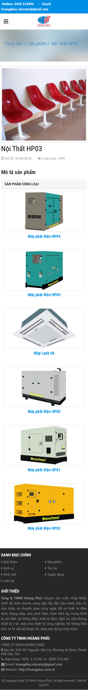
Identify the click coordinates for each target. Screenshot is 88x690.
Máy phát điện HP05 (44, 411)
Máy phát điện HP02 (44, 528)
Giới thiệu (10, 562)
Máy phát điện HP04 (44, 236)
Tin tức (52, 568)
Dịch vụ (8, 568)
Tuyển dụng (55, 574)
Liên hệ (8, 581)
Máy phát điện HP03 (44, 295)
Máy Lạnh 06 (44, 353)
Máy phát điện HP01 (44, 470)
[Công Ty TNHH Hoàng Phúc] (43, 21)
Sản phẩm (54, 562)
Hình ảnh (9, 574)
